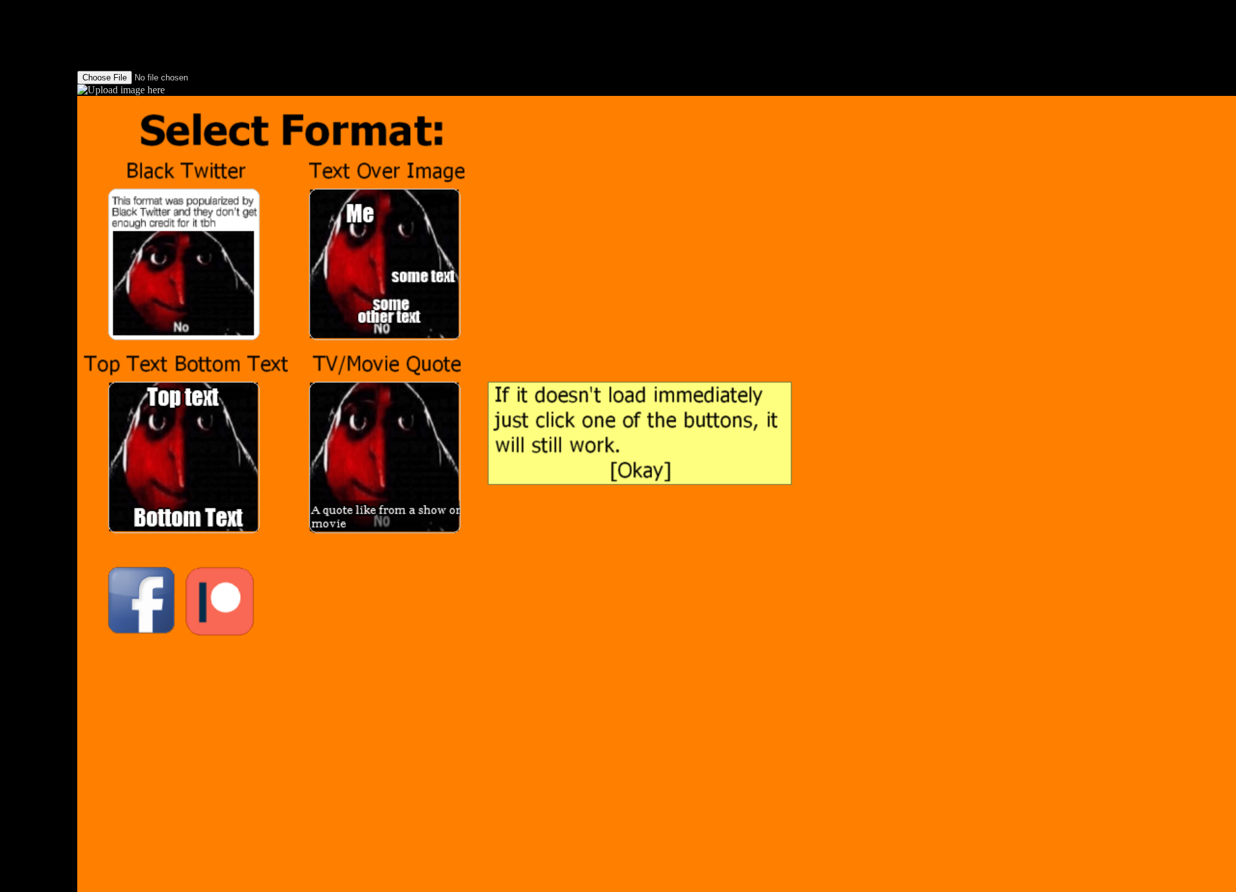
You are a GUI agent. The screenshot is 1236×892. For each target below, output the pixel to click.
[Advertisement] (38, 193)
